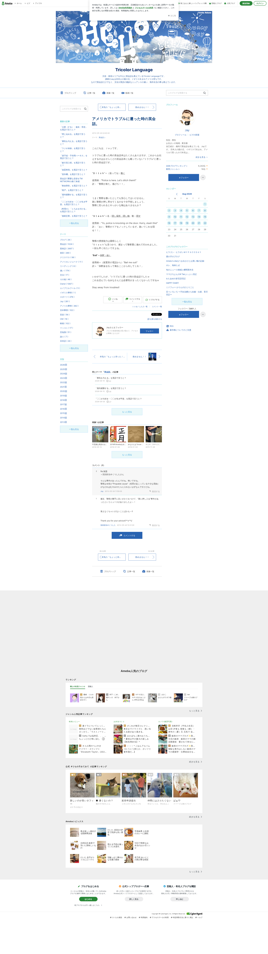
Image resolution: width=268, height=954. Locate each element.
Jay (101, 491)
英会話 (101, 137)
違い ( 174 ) (65, 270)
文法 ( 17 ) (64, 275)
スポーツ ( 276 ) (67, 297)
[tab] (77, 686)
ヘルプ (199, 917)
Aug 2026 (187, 194)
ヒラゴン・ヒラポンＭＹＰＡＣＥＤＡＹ (183, 252)
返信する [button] (156, 491)
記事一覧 (91, 93)
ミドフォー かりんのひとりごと (180, 287)
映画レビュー (74, 721)
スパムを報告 (117, 917)
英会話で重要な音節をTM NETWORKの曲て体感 (71, 179)
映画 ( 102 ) (65, 323)
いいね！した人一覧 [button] (140, 306)
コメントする (129, 535)
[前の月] (176, 194)
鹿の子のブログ (173, 256)
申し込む (179, 899)
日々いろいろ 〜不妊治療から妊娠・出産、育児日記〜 (187, 293)
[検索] (204, 93)
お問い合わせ (131, 917)
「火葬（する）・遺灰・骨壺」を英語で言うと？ (73, 128)
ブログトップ (70, 93)
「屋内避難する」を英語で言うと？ (73, 196)
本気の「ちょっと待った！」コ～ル (114, 107)
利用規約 (144, 917)
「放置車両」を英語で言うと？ (73, 170)
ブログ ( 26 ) (65, 240)
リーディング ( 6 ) (68, 266)
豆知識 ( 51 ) (65, 332)
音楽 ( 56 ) (65, 314)
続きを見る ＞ (202, 157)
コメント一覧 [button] (157, 306)
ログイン (260, 3)
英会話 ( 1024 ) (67, 244)
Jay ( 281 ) (65, 301)
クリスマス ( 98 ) (67, 257)
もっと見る (127, 412)
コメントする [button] (134, 300)
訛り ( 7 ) (64, 336)
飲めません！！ (142, 107)
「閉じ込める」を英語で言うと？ (72, 135)
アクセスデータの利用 (160, 917)
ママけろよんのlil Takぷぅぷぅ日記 (181, 274)
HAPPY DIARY (172, 283)
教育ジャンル (172, 169)
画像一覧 (110, 93)
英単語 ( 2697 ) (67, 248)
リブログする (154, 299)
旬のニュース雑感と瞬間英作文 (179, 270)
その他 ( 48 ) (65, 279)
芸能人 (90, 686)
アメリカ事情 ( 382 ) (69, 306)
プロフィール (180, 135)
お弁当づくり (119, 721)
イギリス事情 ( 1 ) (68, 292)
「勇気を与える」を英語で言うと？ (73, 142)
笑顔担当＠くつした (108, 525)
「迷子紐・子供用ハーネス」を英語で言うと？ (73, 156)
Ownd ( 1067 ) (66, 284)
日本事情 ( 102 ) (67, 310)
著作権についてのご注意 (180, 330)
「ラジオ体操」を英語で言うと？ (72, 149)
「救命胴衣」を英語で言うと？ (73, 185)
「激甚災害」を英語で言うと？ (73, 216)
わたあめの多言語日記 (176, 278)
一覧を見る (187, 301)
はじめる (88, 899)
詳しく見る (133, 899)
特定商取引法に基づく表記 (183, 917)
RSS (172, 326)
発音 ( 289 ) (65, 253)
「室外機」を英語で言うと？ (72, 174)
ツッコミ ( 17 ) (66, 328)
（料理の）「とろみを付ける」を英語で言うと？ (73, 210)
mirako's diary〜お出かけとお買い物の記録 (185, 261)
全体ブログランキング (176, 166)
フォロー (149, 331)
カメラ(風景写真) (165, 721)
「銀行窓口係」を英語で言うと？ (72, 164)
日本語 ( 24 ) (65, 341)
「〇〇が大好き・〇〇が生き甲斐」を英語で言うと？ (73, 203)
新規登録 (246, 3)
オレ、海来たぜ (173, 265)
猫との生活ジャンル (77, 686)
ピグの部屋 (194, 135)
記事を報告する (156, 319)
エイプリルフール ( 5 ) (70, 288)
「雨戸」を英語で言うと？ (71, 190)
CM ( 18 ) (64, 319)
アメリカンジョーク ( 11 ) (71, 262)
